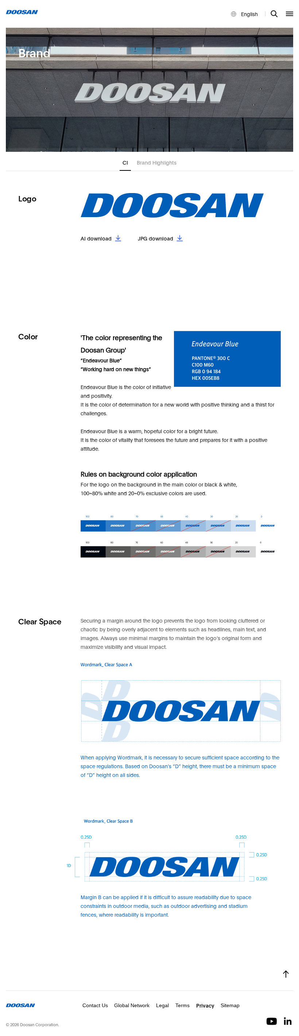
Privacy (205, 1005)
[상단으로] (286, 974)
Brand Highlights (156, 162)
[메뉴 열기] (289, 14)
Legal (162, 1005)
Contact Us (95, 1005)
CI (125, 162)
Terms (182, 1005)
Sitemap (230, 1005)
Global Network (132, 1005)
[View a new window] (272, 1020)
